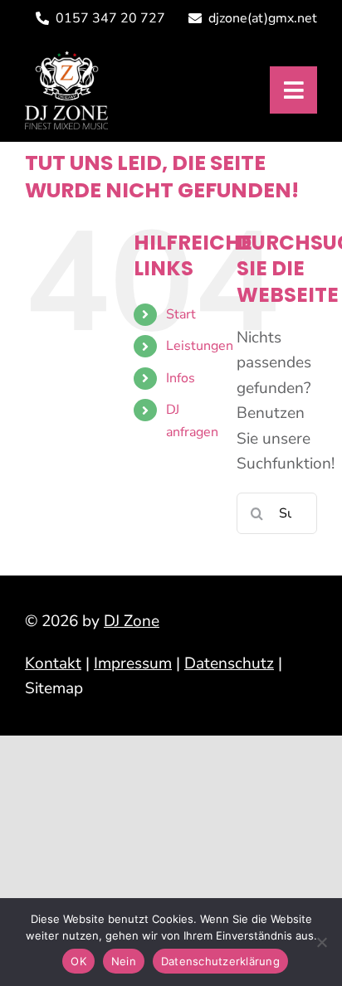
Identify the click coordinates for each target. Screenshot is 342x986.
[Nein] (321, 942)
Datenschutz (229, 663)
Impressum (133, 663)
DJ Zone (131, 621)
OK (78, 961)
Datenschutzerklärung (220, 961)
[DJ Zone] (66, 58)
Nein (123, 961)
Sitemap (54, 688)
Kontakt (53, 663)
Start (181, 314)
